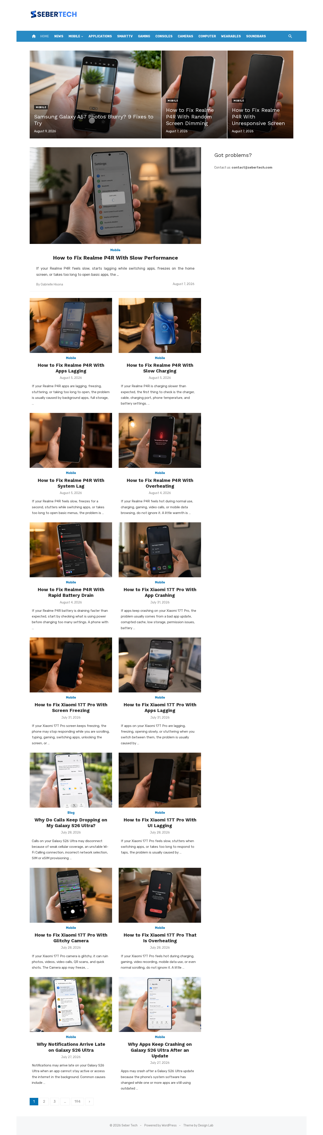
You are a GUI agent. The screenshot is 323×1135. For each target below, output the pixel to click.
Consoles (163, 36)
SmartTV (125, 36)
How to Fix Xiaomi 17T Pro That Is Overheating (159, 937)
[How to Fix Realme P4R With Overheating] (160, 440)
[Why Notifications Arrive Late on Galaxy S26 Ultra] (71, 1004)
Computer (207, 36)
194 (77, 1101)
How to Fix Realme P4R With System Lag (71, 483)
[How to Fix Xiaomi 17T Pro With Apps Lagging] (160, 664)
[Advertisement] (253, 208)
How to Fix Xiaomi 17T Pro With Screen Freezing (70, 707)
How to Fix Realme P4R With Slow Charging (160, 368)
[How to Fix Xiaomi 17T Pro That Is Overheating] (160, 895)
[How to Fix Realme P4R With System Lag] (71, 440)
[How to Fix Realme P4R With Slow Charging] (160, 325)
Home (44, 36)
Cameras (185, 36)
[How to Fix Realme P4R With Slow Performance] (115, 195)
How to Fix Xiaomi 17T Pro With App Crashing (159, 592)
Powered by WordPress (160, 1125)
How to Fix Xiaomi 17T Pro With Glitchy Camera (70, 937)
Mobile (74, 36)
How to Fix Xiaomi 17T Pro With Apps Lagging (159, 707)
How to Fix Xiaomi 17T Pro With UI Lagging (159, 822)
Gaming (144, 36)
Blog (70, 813)
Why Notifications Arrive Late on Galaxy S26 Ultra (71, 1047)
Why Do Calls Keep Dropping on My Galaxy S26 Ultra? (70, 822)
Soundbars (256, 36)
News (58, 36)
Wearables (231, 36)
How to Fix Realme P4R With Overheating (160, 483)
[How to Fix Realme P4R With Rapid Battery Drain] (71, 549)
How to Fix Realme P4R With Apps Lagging (71, 368)
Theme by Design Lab (198, 1125)
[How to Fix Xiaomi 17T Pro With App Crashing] (160, 549)
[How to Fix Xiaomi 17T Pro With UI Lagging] (160, 780)
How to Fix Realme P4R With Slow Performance (115, 258)
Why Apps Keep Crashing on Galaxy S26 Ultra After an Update (160, 1050)
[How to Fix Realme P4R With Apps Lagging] (71, 325)
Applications (100, 36)
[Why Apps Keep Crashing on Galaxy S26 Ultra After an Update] (160, 1004)
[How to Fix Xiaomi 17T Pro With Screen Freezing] (71, 664)
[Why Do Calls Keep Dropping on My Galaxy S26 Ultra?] (71, 780)
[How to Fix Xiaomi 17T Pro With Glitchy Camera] (71, 895)
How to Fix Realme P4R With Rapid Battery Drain (71, 592)
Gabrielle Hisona (52, 284)
